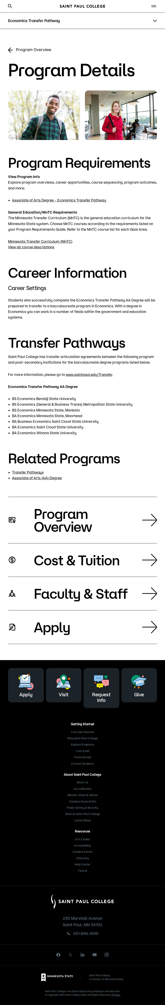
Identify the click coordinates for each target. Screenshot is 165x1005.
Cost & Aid (82, 751)
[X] (70, 955)
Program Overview (33, 49)
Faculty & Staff (81, 593)
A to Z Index (82, 839)
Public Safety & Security (82, 807)
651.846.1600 (85, 933)
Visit (63, 694)
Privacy (116, 995)
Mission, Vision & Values (82, 795)
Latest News (82, 820)
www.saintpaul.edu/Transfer (89, 374)
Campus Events (82, 851)
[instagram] (107, 955)
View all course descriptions (31, 247)
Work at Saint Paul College (82, 814)
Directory (82, 858)
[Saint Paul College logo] (82, 6)
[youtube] (95, 954)
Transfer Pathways (28, 472)
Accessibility (82, 845)
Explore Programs (82, 744)
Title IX (82, 870)
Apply (52, 627)
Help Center (82, 864)
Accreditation (83, 788)
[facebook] (58, 955)
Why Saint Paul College (82, 738)
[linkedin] (82, 955)
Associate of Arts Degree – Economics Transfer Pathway (59, 200)
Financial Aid (82, 757)
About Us (82, 782)
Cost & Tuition (77, 560)
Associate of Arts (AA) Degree (37, 478)
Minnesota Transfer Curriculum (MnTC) (40, 241)
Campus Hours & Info (82, 801)
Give (139, 694)
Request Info (101, 697)
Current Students (82, 763)
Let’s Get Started (82, 732)
